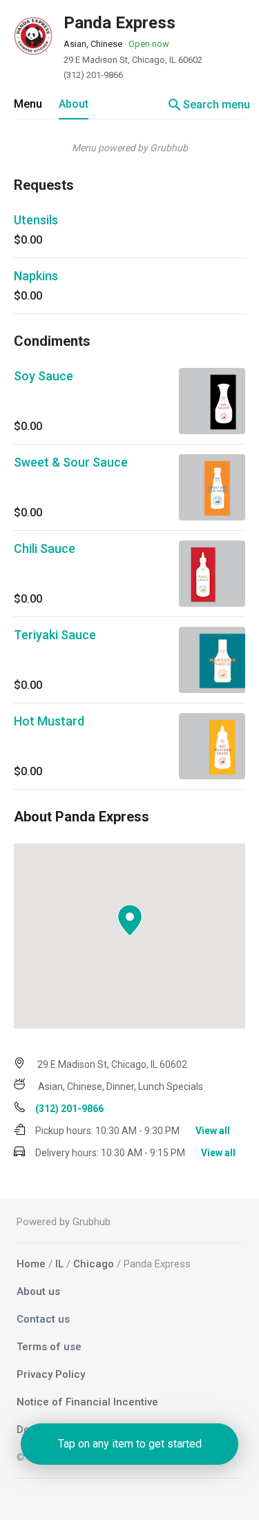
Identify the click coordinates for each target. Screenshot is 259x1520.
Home (31, 1264)
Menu (28, 103)
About (73, 103)
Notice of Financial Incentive (87, 1402)
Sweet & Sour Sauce (71, 462)
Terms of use (49, 1347)
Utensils (36, 220)
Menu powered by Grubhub (130, 147)
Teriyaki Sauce (55, 634)
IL (59, 1264)
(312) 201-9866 (93, 75)
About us (38, 1291)
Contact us (43, 1319)
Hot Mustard (49, 721)
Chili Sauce (44, 548)
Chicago (93, 1264)
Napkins (36, 276)
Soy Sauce (43, 376)
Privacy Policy (51, 1374)
